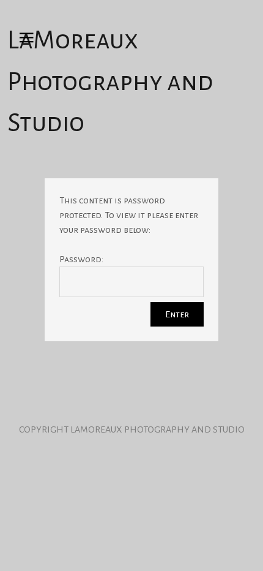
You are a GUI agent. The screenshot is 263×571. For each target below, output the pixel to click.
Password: (81, 259)
